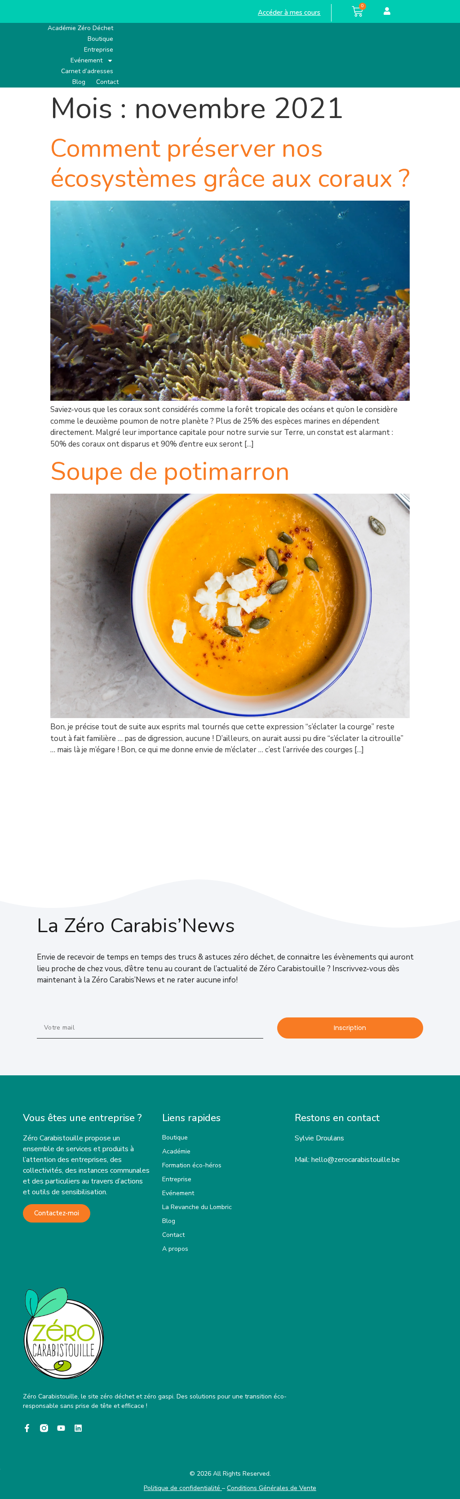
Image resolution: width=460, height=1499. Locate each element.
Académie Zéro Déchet (80, 28)
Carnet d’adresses (87, 71)
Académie (176, 1151)
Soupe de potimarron (170, 471)
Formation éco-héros (191, 1165)
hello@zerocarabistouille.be (355, 1160)
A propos (175, 1249)
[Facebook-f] (27, 1428)
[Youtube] (61, 1428)
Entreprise (98, 49)
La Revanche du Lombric (197, 1207)
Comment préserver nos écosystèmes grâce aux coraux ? (230, 163)
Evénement (86, 60)
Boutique (100, 39)
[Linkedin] (78, 1428)
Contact (107, 82)
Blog (78, 82)
